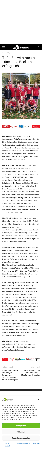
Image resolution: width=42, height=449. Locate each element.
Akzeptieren (21, 426)
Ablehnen (21, 432)
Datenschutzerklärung (23, 443)
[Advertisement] (21, 22)
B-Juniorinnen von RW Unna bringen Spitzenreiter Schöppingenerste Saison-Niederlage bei (10, 375)
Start (3, 53)
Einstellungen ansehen (21, 438)
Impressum (36, 443)
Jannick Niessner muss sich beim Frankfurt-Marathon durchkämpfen (30, 372)
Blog (8, 53)
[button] (39, 400)
